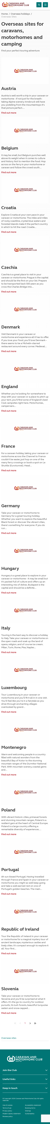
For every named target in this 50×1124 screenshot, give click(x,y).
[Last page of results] (35, 1023)
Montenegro (13, 747)
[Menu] (45, 4)
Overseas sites (8, 1038)
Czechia (9, 267)
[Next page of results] (30, 1023)
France (8, 446)
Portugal (10, 869)
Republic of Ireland (20, 929)
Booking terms (30, 1108)
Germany (10, 505)
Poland (8, 810)
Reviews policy (8, 1116)
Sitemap (28, 1111)
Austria (8, 88)
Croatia (8, 207)
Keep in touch (10, 1088)
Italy (5, 628)
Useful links (9, 1079)
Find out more (8, 112)
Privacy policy (7, 1111)
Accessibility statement (33, 1105)
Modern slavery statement (12, 1114)
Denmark (10, 327)
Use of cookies (7, 1105)
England (9, 386)
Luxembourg (14, 687)
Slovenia (10, 988)
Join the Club (10, 1070)
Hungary (10, 568)
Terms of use (7, 1108)
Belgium (9, 148)
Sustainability (29, 1114)
